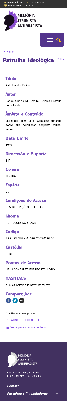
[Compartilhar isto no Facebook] (8, 300)
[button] (58, 40)
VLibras (29, 5)
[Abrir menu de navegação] (49, 39)
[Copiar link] (21, 300)
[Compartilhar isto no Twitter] (15, 300)
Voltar (10, 51)
